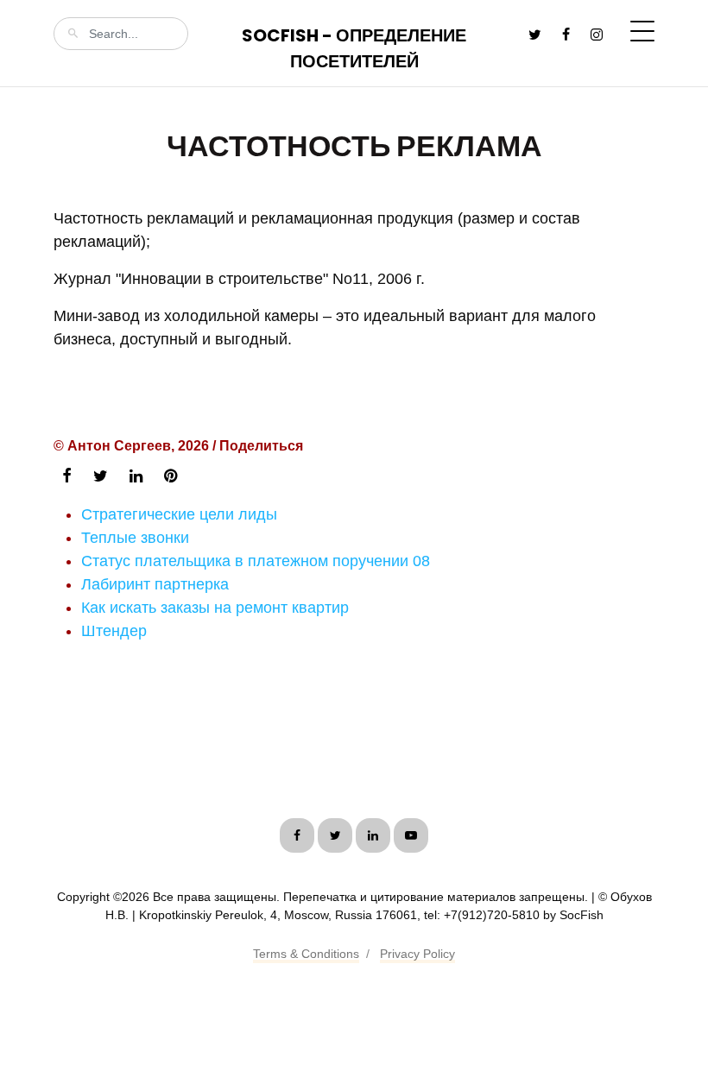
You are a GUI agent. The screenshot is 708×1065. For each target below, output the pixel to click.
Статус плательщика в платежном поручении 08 (255, 561)
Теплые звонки (135, 537)
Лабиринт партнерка (155, 584)
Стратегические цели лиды (179, 514)
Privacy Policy (417, 954)
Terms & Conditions (306, 954)
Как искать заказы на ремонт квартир (215, 607)
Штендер (114, 631)
